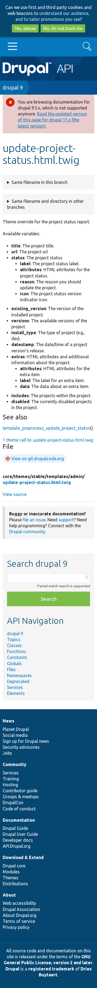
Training (11, 778)
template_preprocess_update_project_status (46, 428)
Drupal (12, 968)
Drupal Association (21, 909)
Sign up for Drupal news (26, 741)
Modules (11, 871)
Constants (17, 657)
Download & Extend (23, 857)
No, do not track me (62, 28)
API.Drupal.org (16, 846)
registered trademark (51, 968)
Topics (13, 639)
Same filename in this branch (40, 182)
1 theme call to (48, 439)
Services (15, 687)
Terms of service (19, 921)
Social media (15, 735)
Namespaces (19, 675)
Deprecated (18, 681)
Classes (14, 645)
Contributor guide (20, 790)
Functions (16, 651)
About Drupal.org (19, 915)
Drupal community (27, 531)
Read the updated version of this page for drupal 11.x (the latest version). (52, 119)
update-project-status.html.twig (37, 482)
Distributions (15, 883)
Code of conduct (19, 808)
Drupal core (14, 865)
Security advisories (21, 747)
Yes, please (25, 28)
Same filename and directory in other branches (45, 204)
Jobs (7, 753)
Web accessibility (19, 903)
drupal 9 (13, 87)
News (8, 720)
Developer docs (18, 840)
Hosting (10, 784)
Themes (10, 877)
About (9, 895)
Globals (14, 663)
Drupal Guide (15, 828)
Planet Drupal (16, 729)
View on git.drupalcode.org (37, 458)
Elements (16, 693)
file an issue (34, 519)
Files (11, 669)
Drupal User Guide (20, 834)
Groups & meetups (21, 796)
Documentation (19, 820)
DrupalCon (13, 802)
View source (14, 494)
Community (14, 764)
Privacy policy (16, 927)
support (66, 519)
